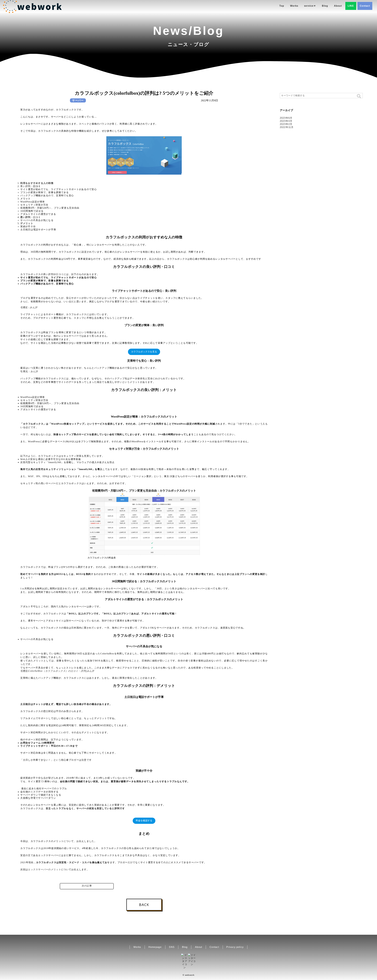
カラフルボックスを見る (144, 351)
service (310, 6)
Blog (325, 6)
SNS (172, 947)
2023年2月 (286, 124)
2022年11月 (287, 127)
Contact (365, 6)
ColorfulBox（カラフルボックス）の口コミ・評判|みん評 (61, 671)
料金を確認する (144, 820)
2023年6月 (286, 118)
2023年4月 (286, 121)
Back (144, 904)
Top (281, 6)
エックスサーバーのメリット (44, 869)
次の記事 (87, 885)
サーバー (78, 100)
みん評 (33, 307)
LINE (351, 6)
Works (294, 6)
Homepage (155, 947)
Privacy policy (235, 947)
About (338, 6)
